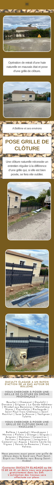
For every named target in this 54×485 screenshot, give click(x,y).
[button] (27, 4)
